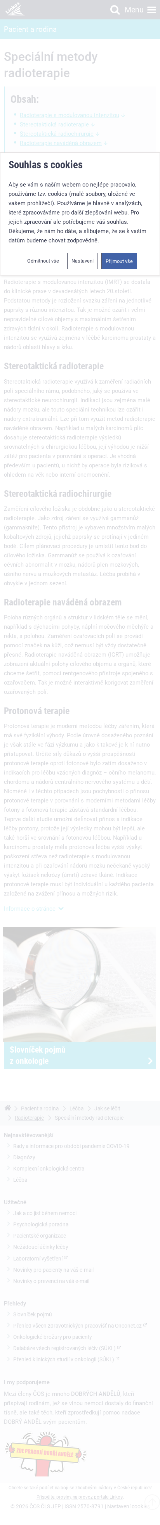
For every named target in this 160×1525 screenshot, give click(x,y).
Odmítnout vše (43, 261)
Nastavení (82, 261)
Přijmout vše (119, 261)
